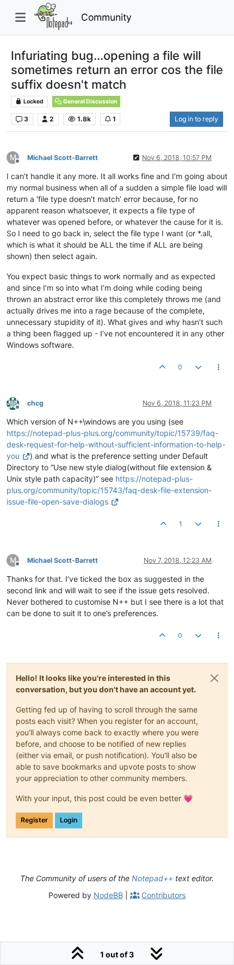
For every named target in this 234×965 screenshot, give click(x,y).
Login (68, 820)
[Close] (214, 678)
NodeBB (108, 895)
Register (34, 820)
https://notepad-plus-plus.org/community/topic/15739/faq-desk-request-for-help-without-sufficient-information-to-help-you (116, 444)
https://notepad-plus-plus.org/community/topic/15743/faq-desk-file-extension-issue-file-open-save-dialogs (109, 490)
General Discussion (90, 101)
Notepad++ (152, 878)
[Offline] (17, 402)
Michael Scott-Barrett (62, 157)
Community (106, 17)
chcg (35, 403)
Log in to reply (196, 119)
